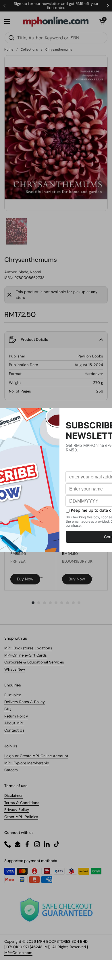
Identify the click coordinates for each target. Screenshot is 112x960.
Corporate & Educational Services (34, 662)
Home (8, 49)
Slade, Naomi (30, 272)
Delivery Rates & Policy (24, 701)
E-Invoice (12, 694)
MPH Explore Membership (26, 763)
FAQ (7, 709)
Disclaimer (13, 795)
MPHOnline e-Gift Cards (25, 655)
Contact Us (14, 730)
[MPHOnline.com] (56, 21)
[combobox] (56, 37)
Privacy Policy (16, 809)
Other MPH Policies (21, 816)
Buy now (25, 579)
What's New (14, 669)
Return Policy (16, 716)
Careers (11, 769)
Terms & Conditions (21, 802)
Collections (29, 49)
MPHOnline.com (18, 952)
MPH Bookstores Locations (28, 648)
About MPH (14, 723)
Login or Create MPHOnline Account (36, 755)
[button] (102, 21)
